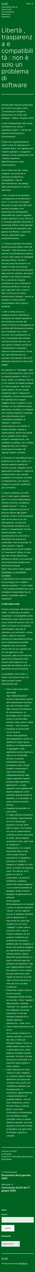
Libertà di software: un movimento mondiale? (16, 572)
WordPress (22, 1263)
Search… (5, 1214)
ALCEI (4, 3)
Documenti (17, 1156)
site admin (7, 1154)
